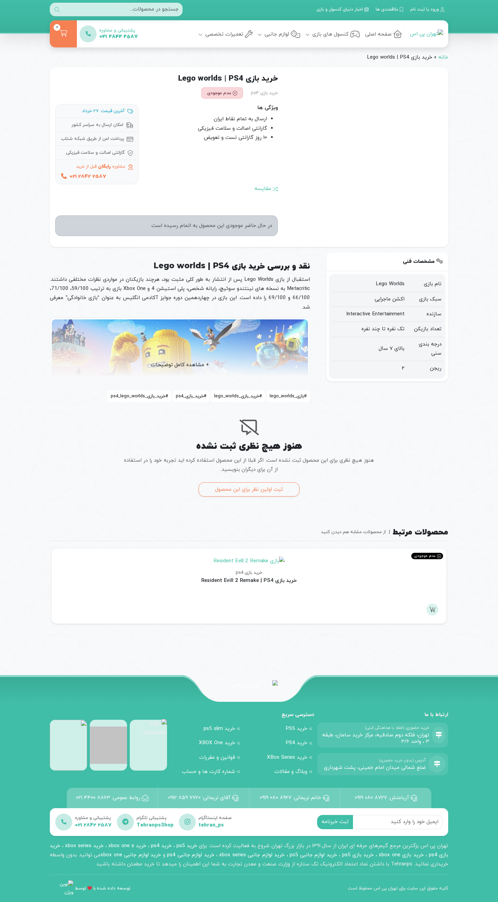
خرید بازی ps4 (264, 93)
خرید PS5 (296, 728)
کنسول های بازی (330, 34)
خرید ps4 (160, 845)
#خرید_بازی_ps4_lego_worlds (139, 396)
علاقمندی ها (388, 9)
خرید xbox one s (126, 845)
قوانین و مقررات (217, 757)
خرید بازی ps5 (358, 855)
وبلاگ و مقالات (290, 771)
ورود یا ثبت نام (425, 9)
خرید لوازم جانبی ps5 (313, 855)
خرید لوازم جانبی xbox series (252, 855)
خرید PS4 (296, 743)
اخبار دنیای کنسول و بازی (340, 9)
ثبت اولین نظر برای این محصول (249, 489)
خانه (443, 57)
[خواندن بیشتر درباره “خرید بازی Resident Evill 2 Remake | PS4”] (432, 609)
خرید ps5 (187, 845)
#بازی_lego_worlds (288, 396)
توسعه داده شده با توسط (102, 888)
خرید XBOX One (217, 743)
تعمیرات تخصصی (223, 34)
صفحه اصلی (378, 34)
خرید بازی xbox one (401, 855)
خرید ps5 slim (219, 728)
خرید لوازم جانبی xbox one (131, 855)
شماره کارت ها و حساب (208, 771)
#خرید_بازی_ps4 (191, 396)
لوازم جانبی (276, 34)
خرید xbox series (84, 845)
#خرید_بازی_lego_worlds (238, 396)
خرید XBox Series (287, 757)
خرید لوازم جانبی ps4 (190, 855)
